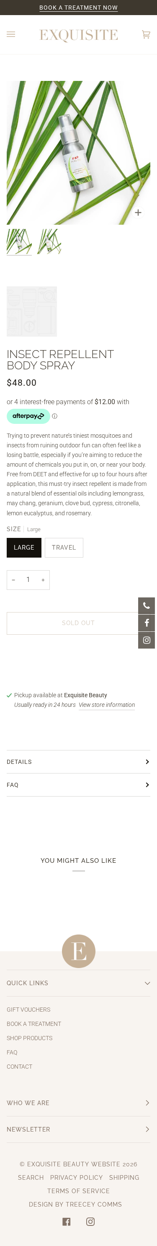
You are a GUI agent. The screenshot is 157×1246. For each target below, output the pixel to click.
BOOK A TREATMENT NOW (78, 7)
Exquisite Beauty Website (74, 1164)
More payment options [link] (36, 674)
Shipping (124, 1177)
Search (31, 1177)
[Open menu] (19, 34)
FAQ (13, 784)
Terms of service (78, 1191)
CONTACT (19, 1066)
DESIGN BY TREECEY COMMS (75, 1204)
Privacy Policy (76, 1177)
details (19, 761)
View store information (107, 705)
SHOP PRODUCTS (29, 1038)
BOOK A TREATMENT (34, 1024)
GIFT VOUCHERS (28, 1009)
